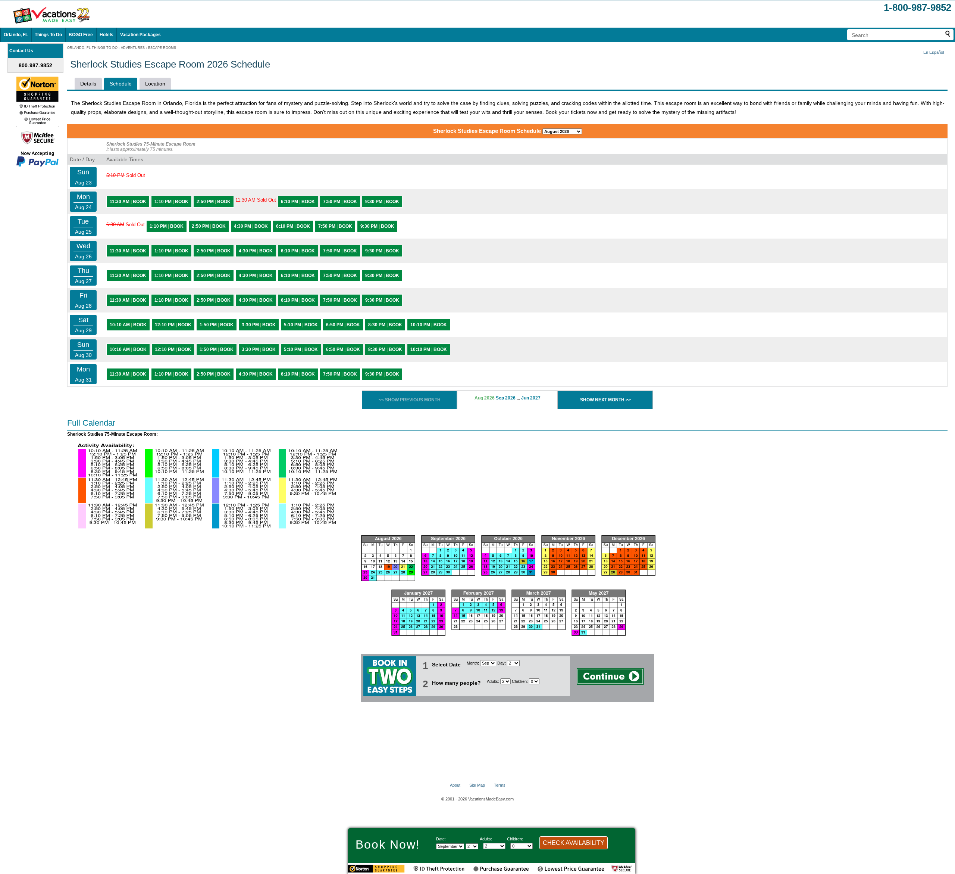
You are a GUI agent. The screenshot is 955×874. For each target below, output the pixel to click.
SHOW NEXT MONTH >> (605, 399)
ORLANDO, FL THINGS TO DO (92, 48)
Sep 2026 (506, 398)
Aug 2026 (485, 398)
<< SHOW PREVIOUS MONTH (410, 399)
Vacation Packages (140, 34)
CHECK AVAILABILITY (573, 843)
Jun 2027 (531, 398)
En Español (933, 52)
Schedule (121, 84)
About (455, 785)
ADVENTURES (133, 48)
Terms (499, 785)
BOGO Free (81, 34)
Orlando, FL (16, 34)
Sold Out (125, 175)
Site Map (477, 785)
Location (155, 84)
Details (88, 84)
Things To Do (48, 34)
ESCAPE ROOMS (162, 48)
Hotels (106, 34)
